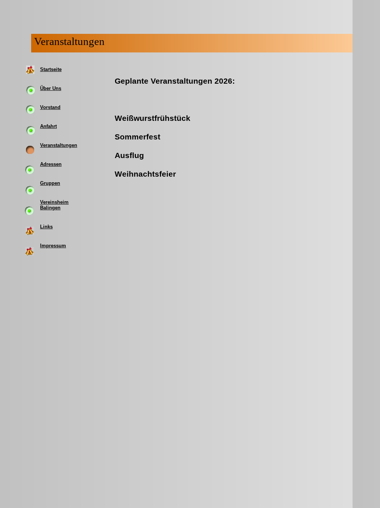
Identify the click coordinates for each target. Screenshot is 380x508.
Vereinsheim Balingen (54, 204)
